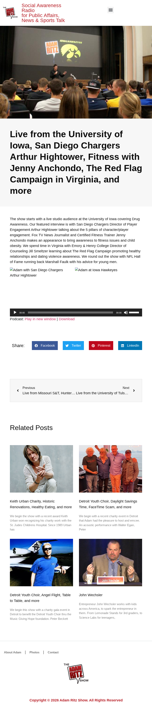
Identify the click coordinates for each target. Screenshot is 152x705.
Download (67, 319)
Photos (34, 652)
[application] (76, 312)
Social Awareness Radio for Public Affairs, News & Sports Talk (43, 13)
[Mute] (126, 312)
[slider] (134, 312)
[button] (110, 10)
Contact (53, 652)
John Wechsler (91, 595)
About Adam (12, 652)
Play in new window (40, 319)
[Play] (15, 312)
